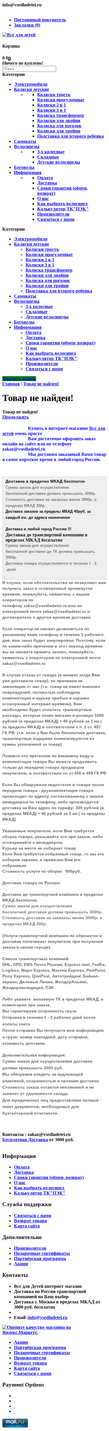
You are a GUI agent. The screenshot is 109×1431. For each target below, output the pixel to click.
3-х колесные (51, 151)
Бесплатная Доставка (25, 1139)
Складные (48, 156)
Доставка (47, 182)
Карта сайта (27, 1225)
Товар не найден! (41, 383)
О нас (43, 198)
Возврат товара (30, 1220)
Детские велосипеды (58, 162)
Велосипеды (27, 146)
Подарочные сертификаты (42, 1253)
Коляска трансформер (60, 115)
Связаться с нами (55, 219)
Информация (28, 172)
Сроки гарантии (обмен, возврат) (60, 342)
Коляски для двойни (58, 120)
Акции (21, 1263)
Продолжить (15, 417)
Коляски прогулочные (60, 99)
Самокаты (25, 141)
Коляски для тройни (58, 130)
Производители (53, 214)
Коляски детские (31, 89)
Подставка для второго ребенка (70, 136)
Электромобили (30, 84)
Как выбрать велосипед (62, 203)
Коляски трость (53, 94)
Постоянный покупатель (40, 19)
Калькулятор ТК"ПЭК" (63, 208)
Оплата (45, 177)
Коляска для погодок (59, 125)
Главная (11, 383)
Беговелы (24, 167)
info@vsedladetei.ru (47, 1317)
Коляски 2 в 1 (51, 104)
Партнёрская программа (40, 1258)
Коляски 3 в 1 (51, 110)
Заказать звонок (19, 378)
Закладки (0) (27, 25)
